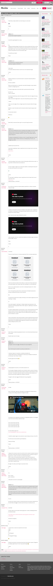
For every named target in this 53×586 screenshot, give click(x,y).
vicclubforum (47, 95)
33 (33, 549)
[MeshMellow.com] (10, 576)
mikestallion (47, 64)
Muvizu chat (44, 75)
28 (28, 549)
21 (21, 549)
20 (20, 549)
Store (25, 8)
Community (33, 8)
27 (27, 549)
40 (3, 551)
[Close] (43, 0)
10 (9, 549)
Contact (2, 567)
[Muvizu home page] (4, 8)
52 (16, 551)
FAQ (18, 13)
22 (22, 549)
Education (3, 568)
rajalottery (47, 52)
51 (15, 551)
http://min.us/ (10, 150)
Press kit (11, 566)
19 (19, 549)
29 (29, 549)
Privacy (20, 566)
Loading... (4, 558)
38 (1, 551)
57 (21, 551)
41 (4, 551)
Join (39, 2)
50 (14, 551)
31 (31, 549)
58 (22, 551)
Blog (37, 8)
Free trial (49, 8)
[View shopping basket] (51, 4)
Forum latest (45, 13)
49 (13, 551)
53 (17, 551)
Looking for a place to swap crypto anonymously (46, 21)
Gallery (28, 8)
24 (24, 549)
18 (18, 549)
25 (25, 549)
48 (12, 551)
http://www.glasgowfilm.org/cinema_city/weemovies (17, 432)
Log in (34, 2)
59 (23, 551)
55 (19, 551)
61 (25, 551)
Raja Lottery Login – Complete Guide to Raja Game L (46, 54)
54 (18, 551)
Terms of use (21, 567)
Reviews (11, 570)
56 (20, 551)
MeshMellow (3, 566)
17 (17, 549)
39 (2, 551)
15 (15, 549)
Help (40, 8)
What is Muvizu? (13, 8)
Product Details (20, 8)
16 (16, 549)
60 (24, 551)
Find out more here (39, 0)
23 (23, 549)
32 (32, 549)
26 (26, 549)
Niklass (48, 19)
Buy (44, 8)
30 (30, 549)
